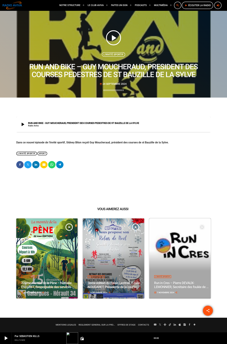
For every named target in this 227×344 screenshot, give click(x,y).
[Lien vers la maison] (12, 5)
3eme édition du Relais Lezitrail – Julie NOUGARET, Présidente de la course (114, 285)
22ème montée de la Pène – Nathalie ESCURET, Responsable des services (46, 285)
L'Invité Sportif (113, 54)
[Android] (194, 325)
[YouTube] (155, 325)
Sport (42, 153)
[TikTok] (170, 325)
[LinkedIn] (174, 325)
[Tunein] (165, 325)
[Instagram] (184, 325)
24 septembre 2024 (113, 83)
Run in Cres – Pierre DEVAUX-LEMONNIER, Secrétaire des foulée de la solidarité (181, 287)
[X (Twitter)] (160, 325)
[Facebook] (189, 325)
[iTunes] (179, 325)
